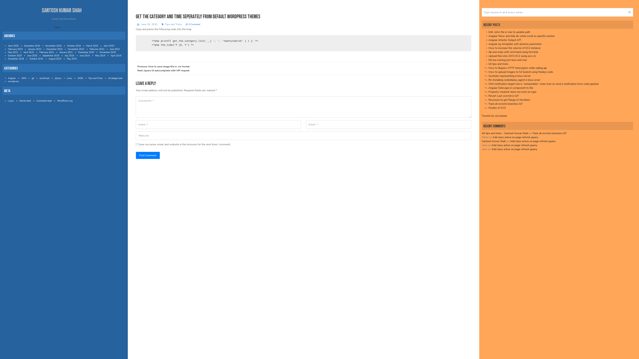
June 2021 (115, 49)
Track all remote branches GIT (505, 104)
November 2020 (108, 52)
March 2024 (92, 45)
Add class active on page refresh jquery (515, 137)
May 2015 (72, 58)
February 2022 (97, 49)
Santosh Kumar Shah (62, 10)
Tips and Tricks (95, 78)
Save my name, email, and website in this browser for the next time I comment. (185, 144)
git (33, 78)
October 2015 (36, 58)
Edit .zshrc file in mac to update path (509, 32)
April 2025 (13, 45)
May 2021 (13, 52)
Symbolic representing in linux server (509, 76)
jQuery (58, 78)
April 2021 (28, 52)
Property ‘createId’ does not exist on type (512, 92)
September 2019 (51, 55)
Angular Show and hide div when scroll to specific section (521, 36)
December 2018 (16, 58)
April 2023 (109, 45)
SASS (80, 78)
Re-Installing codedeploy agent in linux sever (514, 80)
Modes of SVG (497, 108)
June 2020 (32, 55)
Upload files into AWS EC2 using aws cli (512, 56)
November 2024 (53, 45)
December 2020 (86, 52)
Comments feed (44, 100)
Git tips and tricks (498, 64)
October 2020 (15, 55)
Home (57, 27)
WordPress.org (65, 100)
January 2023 (34, 49)
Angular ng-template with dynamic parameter (515, 44)
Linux (69, 78)
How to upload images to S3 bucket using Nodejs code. (520, 72)
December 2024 (32, 45)
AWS (23, 78)
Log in (11, 100)
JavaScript (44, 78)
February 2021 (46, 52)
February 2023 (15, 49)
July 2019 (69, 55)
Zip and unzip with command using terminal (513, 52)
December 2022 (55, 49)
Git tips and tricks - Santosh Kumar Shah (505, 133)
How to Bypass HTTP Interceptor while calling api (517, 68)
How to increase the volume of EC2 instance (514, 48)
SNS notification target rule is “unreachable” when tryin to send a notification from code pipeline (543, 84)
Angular (12, 78)
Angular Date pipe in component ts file (510, 88)
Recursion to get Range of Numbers (509, 100)
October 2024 (74, 45)
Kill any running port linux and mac (507, 60)
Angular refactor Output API (504, 40)
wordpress (13, 81)
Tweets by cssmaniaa (494, 116)
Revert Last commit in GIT (503, 96)
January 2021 (66, 52)
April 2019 (116, 55)
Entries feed (25, 100)
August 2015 (55, 58)
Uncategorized (115, 78)
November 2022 (76, 49)
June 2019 (85, 55)
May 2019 (100, 55)
